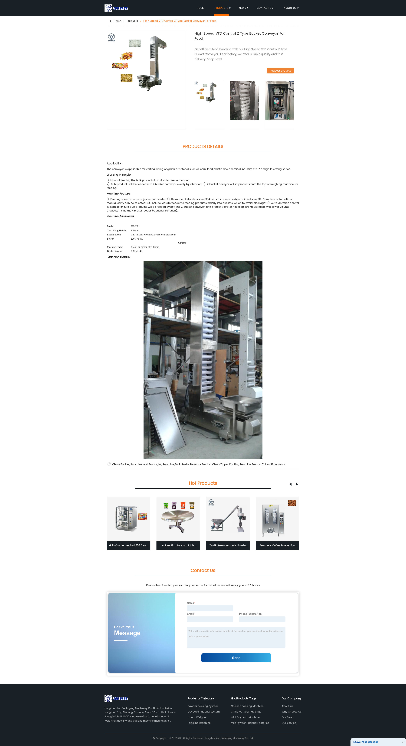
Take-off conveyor (273, 464)
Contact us (265, 8)
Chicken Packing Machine (247, 706)
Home (200, 8)
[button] (290, 484)
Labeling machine (199, 723)
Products (221, 8)
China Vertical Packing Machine (245, 712)
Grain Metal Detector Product (193, 464)
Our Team (288, 717)
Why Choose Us (291, 712)
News (242, 8)
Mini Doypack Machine (245, 717)
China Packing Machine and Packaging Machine (143, 464)
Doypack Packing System (204, 712)
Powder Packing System (203, 706)
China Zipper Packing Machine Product (237, 464)
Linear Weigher (197, 717)
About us (290, 8)
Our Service (289, 723)
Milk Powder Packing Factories (250, 723)
